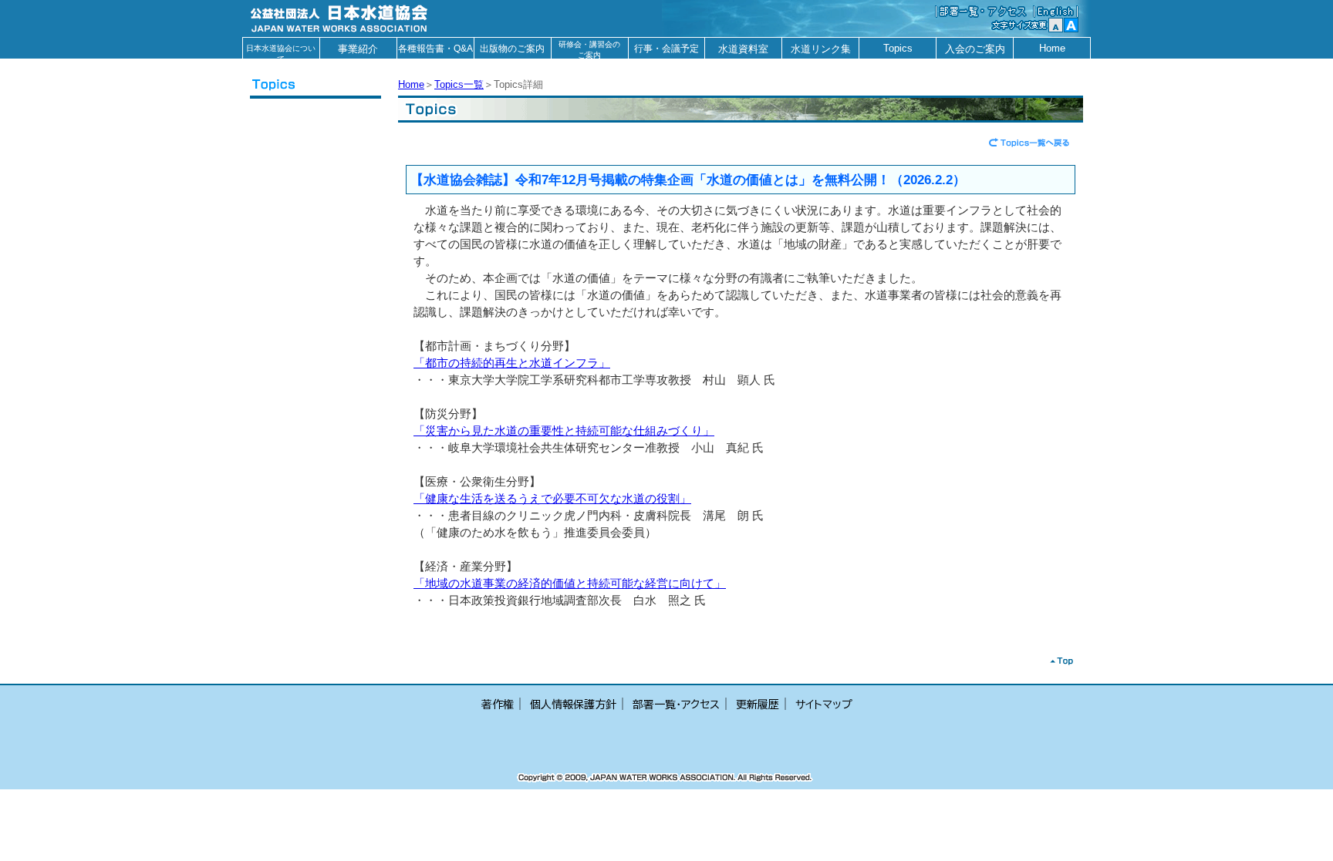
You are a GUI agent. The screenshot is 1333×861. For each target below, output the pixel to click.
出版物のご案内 (512, 48)
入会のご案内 (975, 49)
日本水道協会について (281, 51)
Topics (898, 48)
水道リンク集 (821, 49)
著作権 (497, 704)
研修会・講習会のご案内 (589, 49)
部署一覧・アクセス (676, 704)
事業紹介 (358, 49)
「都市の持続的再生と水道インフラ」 (511, 363)
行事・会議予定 (666, 48)
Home (1052, 48)
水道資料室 (743, 49)
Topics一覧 (459, 84)
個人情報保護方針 (573, 704)
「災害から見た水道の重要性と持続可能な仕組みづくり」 (563, 431)
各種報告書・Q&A (435, 48)
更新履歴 (757, 704)
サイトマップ (823, 704)
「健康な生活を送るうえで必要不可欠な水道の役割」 (552, 499)
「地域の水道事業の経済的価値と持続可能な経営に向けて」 (569, 583)
